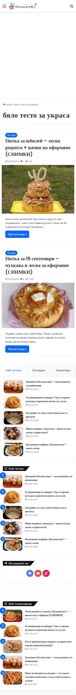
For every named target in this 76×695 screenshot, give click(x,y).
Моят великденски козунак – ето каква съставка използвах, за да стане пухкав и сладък (48, 676)
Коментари (63, 370)
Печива (11, 135)
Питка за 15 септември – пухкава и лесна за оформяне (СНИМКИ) (37, 265)
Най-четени (13, 370)
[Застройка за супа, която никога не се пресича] (13, 417)
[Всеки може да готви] (23, 5)
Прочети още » (17, 234)
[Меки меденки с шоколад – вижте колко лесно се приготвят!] (13, 433)
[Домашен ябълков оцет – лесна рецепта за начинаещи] (13, 386)
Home (8, 104)
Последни (38, 370)
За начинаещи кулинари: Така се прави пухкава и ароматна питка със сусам (48, 399)
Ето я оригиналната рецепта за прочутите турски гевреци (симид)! (48, 643)
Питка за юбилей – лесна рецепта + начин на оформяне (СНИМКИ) (38, 147)
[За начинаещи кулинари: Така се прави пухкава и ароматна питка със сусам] (13, 402)
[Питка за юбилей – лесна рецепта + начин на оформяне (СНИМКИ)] (38, 189)
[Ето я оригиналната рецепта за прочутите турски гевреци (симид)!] (12, 646)
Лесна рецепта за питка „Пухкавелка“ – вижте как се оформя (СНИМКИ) (47, 613)
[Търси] (71, 7)
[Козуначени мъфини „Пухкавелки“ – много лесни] (13, 449)
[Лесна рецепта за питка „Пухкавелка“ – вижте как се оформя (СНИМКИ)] (12, 616)
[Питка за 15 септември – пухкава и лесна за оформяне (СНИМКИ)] (38, 305)
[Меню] (4, 7)
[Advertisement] (38, 53)
